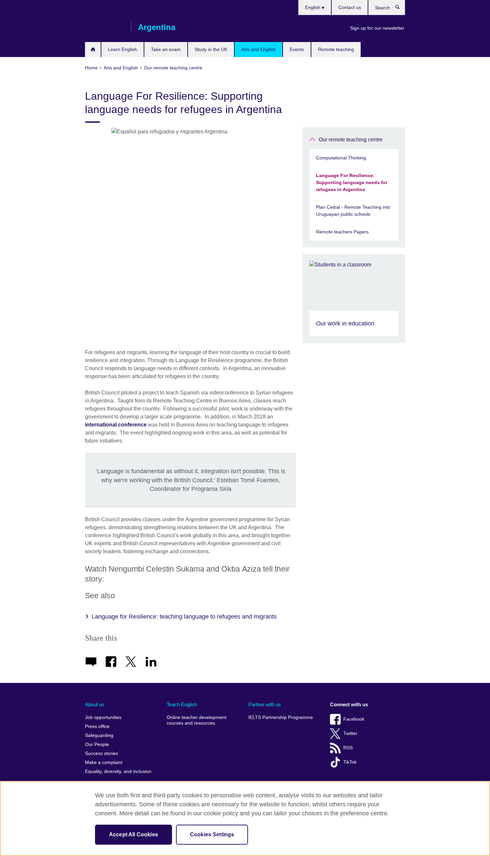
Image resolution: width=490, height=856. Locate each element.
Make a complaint (103, 762)
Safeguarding (99, 735)
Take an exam (166, 49)
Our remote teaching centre (351, 139)
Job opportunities (103, 717)
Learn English (122, 49)
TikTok (350, 762)
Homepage (93, 49)
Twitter (350, 733)
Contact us (349, 7)
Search (401, 8)
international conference (116, 424)
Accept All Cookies (133, 834)
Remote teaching (336, 49)
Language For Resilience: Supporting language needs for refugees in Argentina (351, 182)
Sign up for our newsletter (377, 28)
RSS (348, 747)
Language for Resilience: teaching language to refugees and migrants (184, 616)
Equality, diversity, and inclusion (118, 771)
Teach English (182, 704)
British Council (104, 27)
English (313, 7)
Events (297, 49)
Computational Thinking (341, 157)
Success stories (101, 753)
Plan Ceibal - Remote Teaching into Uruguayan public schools (353, 210)
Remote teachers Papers (342, 231)
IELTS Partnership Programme (280, 717)
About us (94, 704)
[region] (245, 818)
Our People (97, 744)
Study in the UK (211, 49)
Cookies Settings (212, 834)
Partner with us (264, 704)
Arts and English (258, 49)
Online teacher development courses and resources (196, 720)
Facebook (353, 719)
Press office (97, 726)
